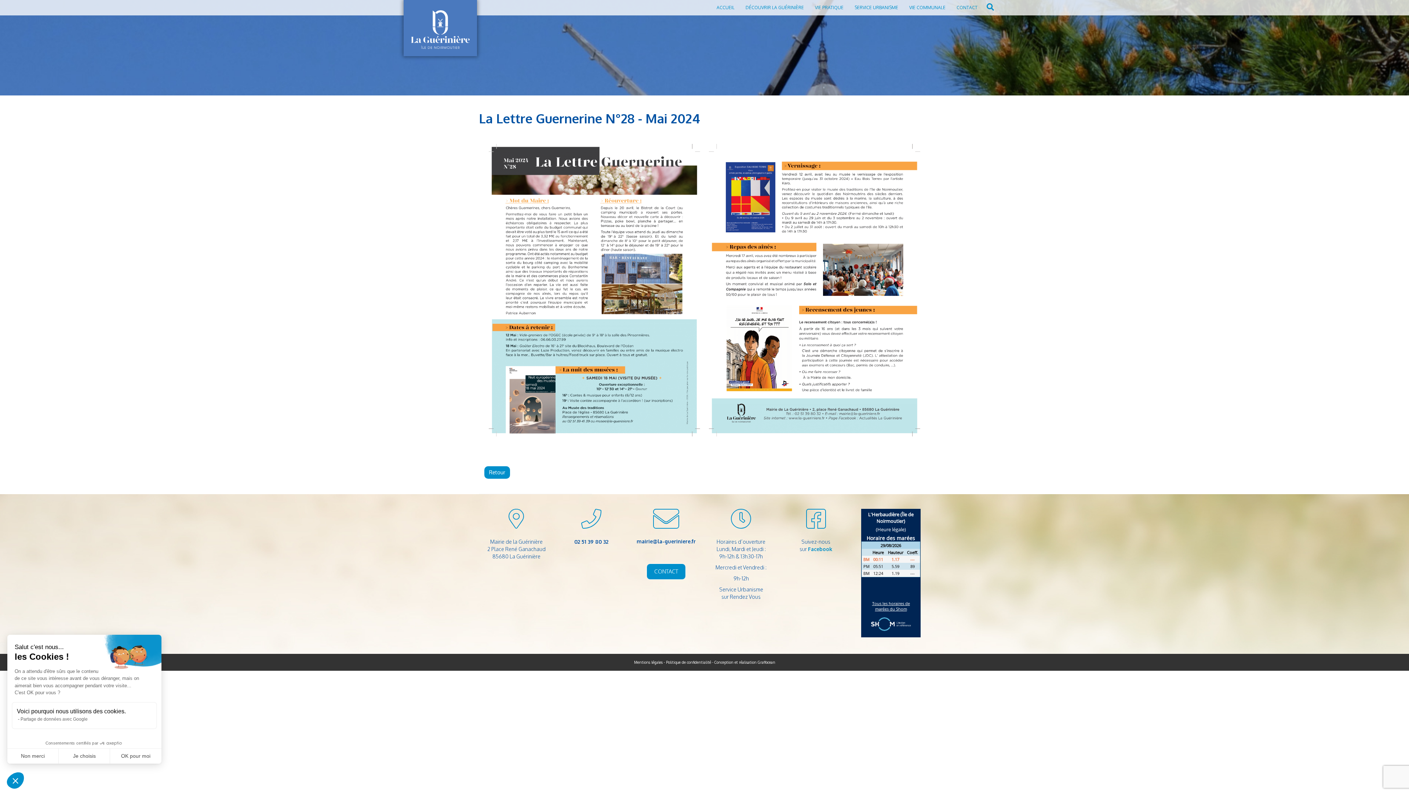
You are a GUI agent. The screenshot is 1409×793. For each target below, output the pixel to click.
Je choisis (84, 756)
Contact (967, 7)
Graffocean (766, 662)
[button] (15, 780)
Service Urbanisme (876, 7)
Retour (497, 472)
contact (666, 571)
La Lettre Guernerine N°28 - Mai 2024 (589, 118)
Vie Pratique (829, 7)
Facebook (820, 549)
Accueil (726, 7)
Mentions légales (648, 662)
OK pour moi (135, 756)
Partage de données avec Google (54, 719)
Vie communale (927, 7)
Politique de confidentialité (688, 662)
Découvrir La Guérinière (775, 7)
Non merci (33, 756)
